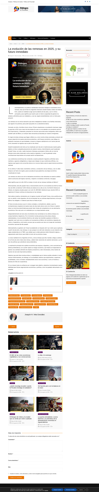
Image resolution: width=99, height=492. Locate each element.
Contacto (10, 1)
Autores (70, 181)
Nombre (10, 453)
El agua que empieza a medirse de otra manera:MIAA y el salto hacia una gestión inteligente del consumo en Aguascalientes (77, 130)
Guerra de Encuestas (43, 414)
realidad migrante (53, 304)
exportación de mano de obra (17, 301)
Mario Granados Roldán (44, 390)
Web (9, 467)
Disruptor (12, 383)
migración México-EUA (27, 304)
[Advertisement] (49, 25)
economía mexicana (39, 298)
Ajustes (81, 489)
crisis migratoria (37, 295)
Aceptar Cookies (57, 489)
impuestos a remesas (33, 301)
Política (14, 38)
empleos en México (52, 298)
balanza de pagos (14, 295)
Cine (20, 38)
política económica (40, 304)
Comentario (11, 439)
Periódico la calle (14, 352)
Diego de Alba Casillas (16, 390)
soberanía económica (26, 307)
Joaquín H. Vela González (15, 55)
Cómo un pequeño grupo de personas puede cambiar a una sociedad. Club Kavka (77, 196)
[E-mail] (11, 289)
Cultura (25, 38)
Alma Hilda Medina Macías (45, 357)
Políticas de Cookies (18, 1)
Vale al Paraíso (42, 383)
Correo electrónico (13, 460)
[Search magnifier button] (88, 55)
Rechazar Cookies (70, 489)
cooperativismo (26, 295)
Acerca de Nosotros (43, 38)
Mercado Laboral (14, 304)
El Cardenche (71, 282)
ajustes (46, 490)
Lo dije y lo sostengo (44, 355)
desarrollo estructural (15, 298)
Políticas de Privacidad (29, 1)
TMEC (36, 307)
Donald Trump (27, 298)
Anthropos (32, 38)
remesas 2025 (13, 307)
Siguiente (57, 326)
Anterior (13, 326)
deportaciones (48, 295)
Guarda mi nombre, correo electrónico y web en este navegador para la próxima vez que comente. (33, 473)
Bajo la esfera (80, 219)
